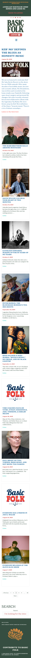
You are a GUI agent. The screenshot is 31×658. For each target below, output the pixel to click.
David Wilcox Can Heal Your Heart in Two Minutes (14, 200)
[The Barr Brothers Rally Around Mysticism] (15, 130)
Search (15, 610)
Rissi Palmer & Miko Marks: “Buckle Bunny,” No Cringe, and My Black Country (14, 358)
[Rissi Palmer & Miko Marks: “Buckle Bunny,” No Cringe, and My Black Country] (15, 339)
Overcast (7, 624)
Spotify (11, 624)
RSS (18, 624)
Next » (15, 596)
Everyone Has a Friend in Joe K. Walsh (15, 514)
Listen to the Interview (10, 112)
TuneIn (15, 624)
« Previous (6, 592)
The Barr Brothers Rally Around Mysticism (15, 147)
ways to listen (15, 13)
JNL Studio (15, 654)
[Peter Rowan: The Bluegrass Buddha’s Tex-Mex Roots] (15, 287)
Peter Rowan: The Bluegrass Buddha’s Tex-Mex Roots (15, 305)
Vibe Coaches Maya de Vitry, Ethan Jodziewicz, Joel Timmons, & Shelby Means (15, 411)
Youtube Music (23, 624)
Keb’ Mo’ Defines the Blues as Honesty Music (14, 52)
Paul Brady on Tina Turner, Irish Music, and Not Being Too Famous (15, 462)
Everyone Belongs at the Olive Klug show (15, 566)
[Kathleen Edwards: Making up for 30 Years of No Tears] (15, 235)
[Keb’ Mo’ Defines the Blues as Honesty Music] (15, 69)
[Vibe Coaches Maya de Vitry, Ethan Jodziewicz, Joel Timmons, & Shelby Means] (15, 392)
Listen (4, 159)
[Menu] (16, 40)
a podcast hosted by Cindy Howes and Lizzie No (15, 8)
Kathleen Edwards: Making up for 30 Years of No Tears (15, 252)
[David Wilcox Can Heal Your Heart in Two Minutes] (15, 182)
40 (27, 592)
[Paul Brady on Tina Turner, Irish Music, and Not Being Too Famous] (15, 444)
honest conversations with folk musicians (15, 3)
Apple (3, 624)
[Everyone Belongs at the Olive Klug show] (15, 549)
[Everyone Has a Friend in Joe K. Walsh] (15, 497)
